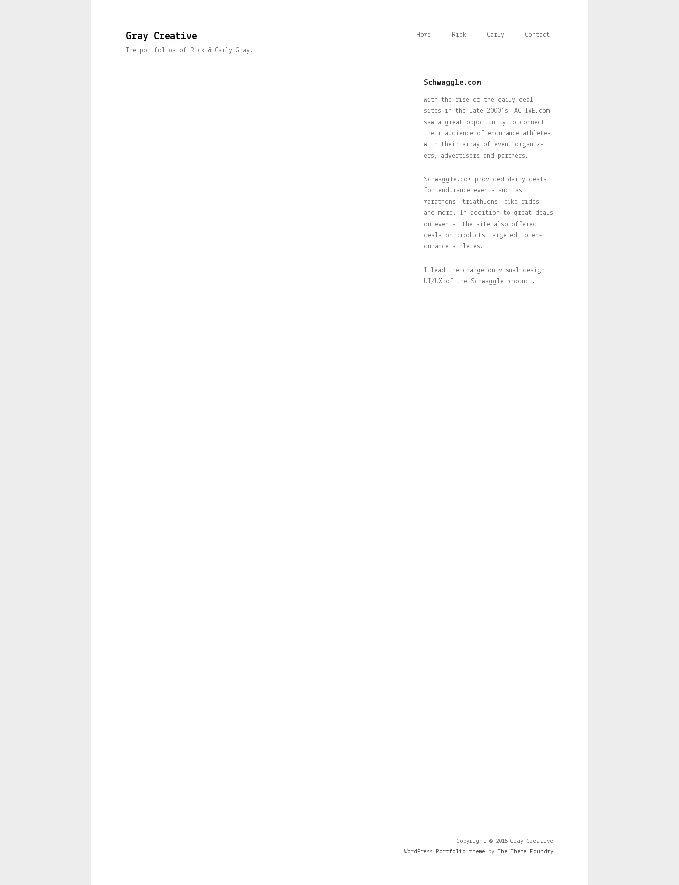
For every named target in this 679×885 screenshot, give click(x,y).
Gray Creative (161, 36)
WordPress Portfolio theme (444, 851)
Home (423, 35)
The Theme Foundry (525, 851)
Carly (495, 35)
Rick (459, 35)
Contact (537, 35)
